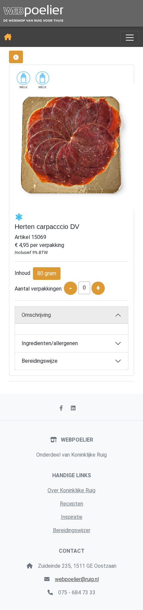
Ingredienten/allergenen (50, 343)
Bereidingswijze (40, 361)
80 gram (46, 273)
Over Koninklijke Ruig (71, 490)
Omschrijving (36, 315)
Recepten (71, 504)
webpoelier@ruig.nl (77, 579)
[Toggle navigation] (129, 37)
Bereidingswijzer (71, 530)
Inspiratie (71, 517)
